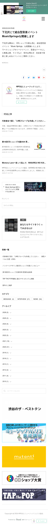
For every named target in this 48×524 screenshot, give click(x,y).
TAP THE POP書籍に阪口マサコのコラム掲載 (18, 278)
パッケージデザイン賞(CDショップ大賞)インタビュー (21, 265)
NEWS (37, 299)
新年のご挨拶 (7, 285)
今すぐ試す (31, 11)
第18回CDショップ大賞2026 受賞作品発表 (19, 141)
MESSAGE (8, 299)
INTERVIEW (24, 299)
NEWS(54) (5, 63)
